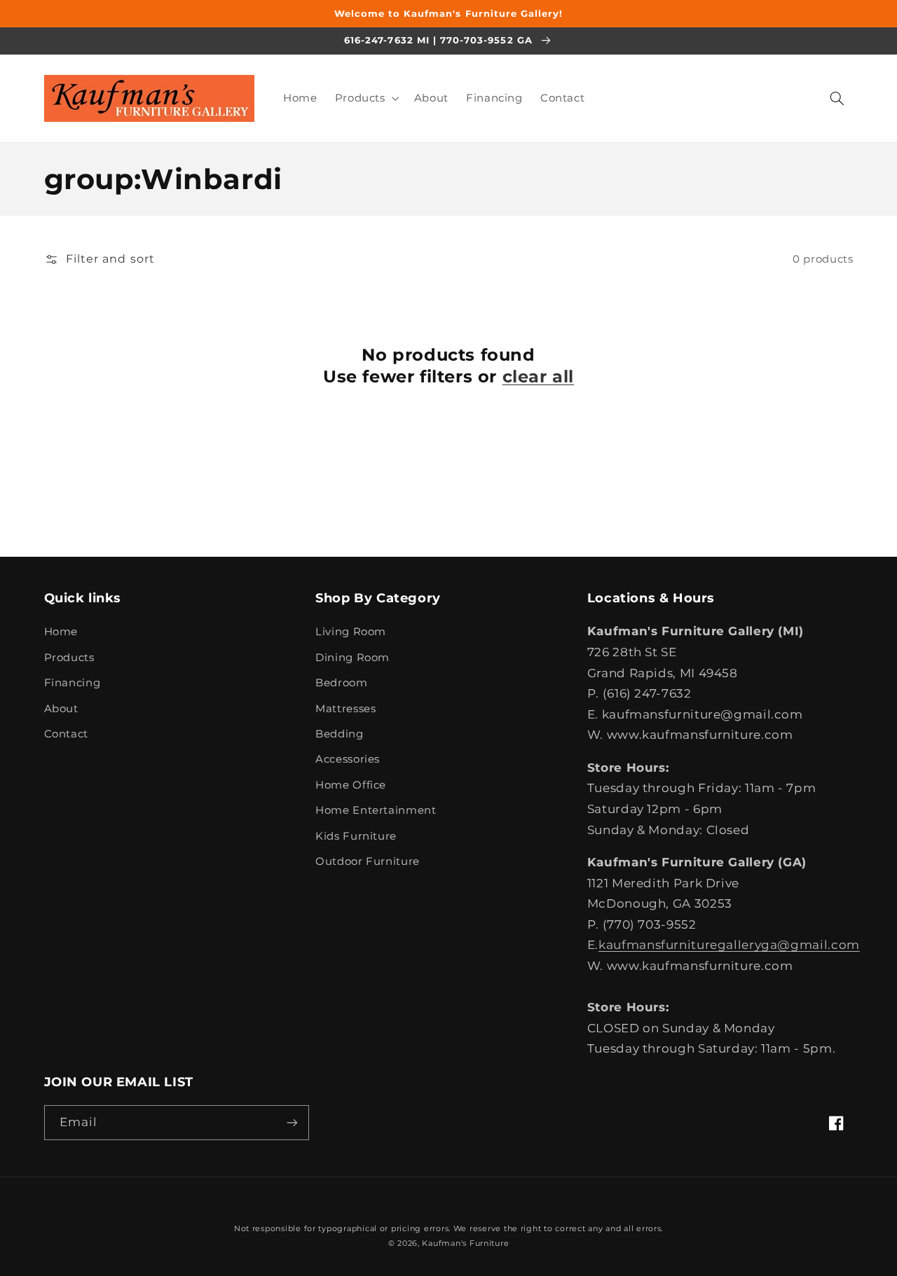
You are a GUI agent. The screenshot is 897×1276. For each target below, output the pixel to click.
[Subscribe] (291, 1122)
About (61, 708)
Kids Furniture (356, 836)
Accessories (347, 759)
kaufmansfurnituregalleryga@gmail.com (729, 945)
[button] (365, 98)
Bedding (339, 734)
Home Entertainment (375, 810)
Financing (72, 683)
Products (69, 657)
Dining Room (352, 657)
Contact (66, 734)
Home (61, 631)
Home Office (350, 785)
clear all (538, 376)
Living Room (350, 631)
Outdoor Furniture (367, 861)
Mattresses (345, 708)
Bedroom (341, 683)
